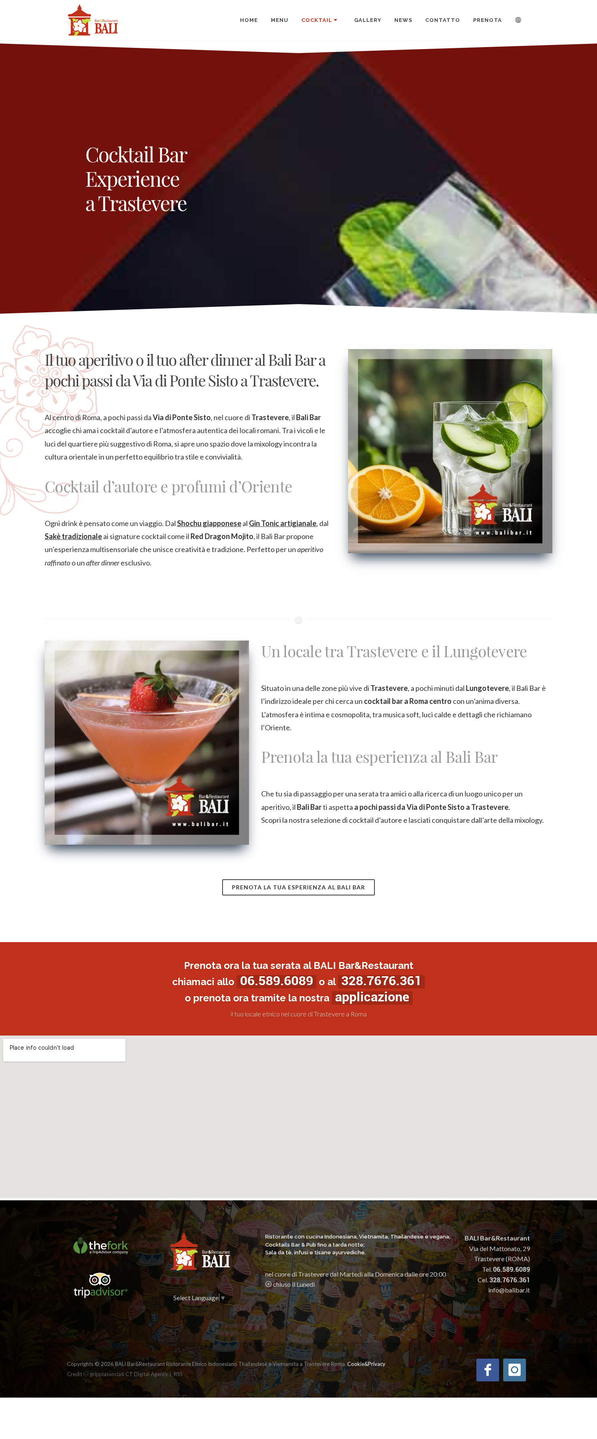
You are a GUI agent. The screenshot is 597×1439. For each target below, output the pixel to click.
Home (249, 20)
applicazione (372, 997)
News (403, 20)
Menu (279, 20)
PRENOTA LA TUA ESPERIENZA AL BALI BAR (298, 887)
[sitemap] (173, 1373)
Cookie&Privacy (366, 1364)
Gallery (367, 20)
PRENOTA (487, 20)
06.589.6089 (276, 980)
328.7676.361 (381, 980)
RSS (178, 1374)
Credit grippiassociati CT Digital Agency (117, 1374)
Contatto (442, 20)
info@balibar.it (509, 1290)
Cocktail (316, 20)
